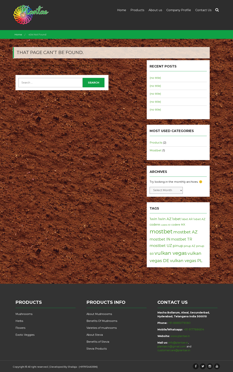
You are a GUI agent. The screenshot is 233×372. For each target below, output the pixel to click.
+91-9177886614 (193, 329)
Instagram (210, 366)
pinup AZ (189, 246)
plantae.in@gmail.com (171, 346)
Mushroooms (23, 314)
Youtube (217, 366)
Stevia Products (96, 348)
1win (153, 219)
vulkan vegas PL (186, 260)
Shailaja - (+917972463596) (83, 366)
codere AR (166, 225)
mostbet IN (160, 239)
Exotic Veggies (24, 334)
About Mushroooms (99, 314)
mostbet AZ (185, 232)
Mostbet (155, 150)
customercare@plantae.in (173, 350)
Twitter (203, 366)
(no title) (155, 78)
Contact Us (203, 10)
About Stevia (94, 334)
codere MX (178, 224)
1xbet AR (187, 219)
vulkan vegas (171, 253)
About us (155, 10)
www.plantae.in (180, 336)
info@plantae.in (178, 342)
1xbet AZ (199, 219)
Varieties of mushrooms (101, 328)
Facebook (195, 366)
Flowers (20, 328)
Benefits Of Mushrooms (101, 321)
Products (137, 10)
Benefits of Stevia (97, 341)
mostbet (161, 231)
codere (155, 224)
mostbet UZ (161, 245)
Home (121, 10)
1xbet (176, 219)
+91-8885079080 (179, 323)
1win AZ (164, 219)
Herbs (19, 321)
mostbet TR (181, 239)
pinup (178, 246)
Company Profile (178, 10)
